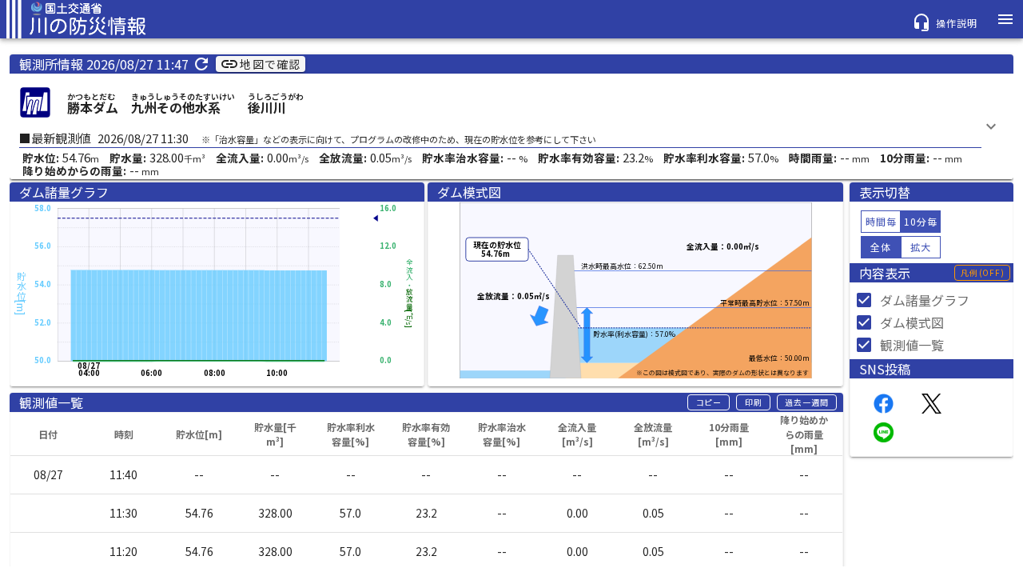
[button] (708, 402)
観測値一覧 (912, 345)
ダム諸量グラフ (924, 300)
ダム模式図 (912, 322)
